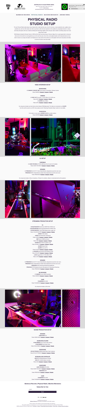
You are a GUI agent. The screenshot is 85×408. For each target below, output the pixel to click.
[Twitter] (45, 397)
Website (51, 92)
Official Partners (46, 7)
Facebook (42, 92)
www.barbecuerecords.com (39, 9)
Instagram (47, 92)
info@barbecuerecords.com (42, 400)
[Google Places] (38, 397)
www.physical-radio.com (49, 9)
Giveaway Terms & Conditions (63, 406)
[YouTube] (43, 397)
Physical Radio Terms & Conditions (46, 406)
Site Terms (35, 406)
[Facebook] (40, 397)
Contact (38, 406)
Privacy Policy (55, 406)
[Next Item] (78, 63)
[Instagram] (42, 397)
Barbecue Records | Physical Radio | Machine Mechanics (43, 383)
